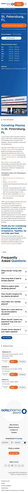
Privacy (3, 483)
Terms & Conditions (6, 485)
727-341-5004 (16, 34)
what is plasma (11, 155)
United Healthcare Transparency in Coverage (12, 490)
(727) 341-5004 (12, 182)
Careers (14, 432)
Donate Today (14, 453)
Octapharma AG (5, 481)
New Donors (13, 425)
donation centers (9, 162)
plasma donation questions (9, 243)
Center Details (12, 361)
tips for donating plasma (9, 157)
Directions (22, 361)
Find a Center (19, 4)
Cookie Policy (4, 488)
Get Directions (10, 38)
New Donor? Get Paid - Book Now (14, 25)
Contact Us (14, 430)
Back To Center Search (9, 8)
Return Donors (14, 427)
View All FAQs (6, 337)
